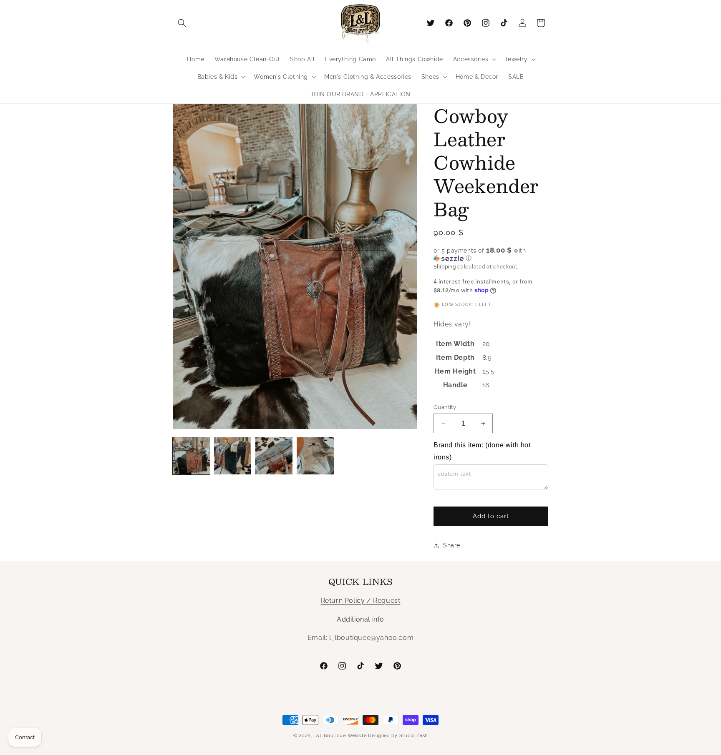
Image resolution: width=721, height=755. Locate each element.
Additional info (360, 619)
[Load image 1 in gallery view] (191, 455)
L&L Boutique (329, 735)
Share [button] (451, 545)
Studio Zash (413, 735)
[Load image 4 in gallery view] (315, 455)
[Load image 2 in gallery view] (232, 455)
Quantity (445, 407)
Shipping (445, 267)
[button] (182, 23)
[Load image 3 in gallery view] (273, 455)
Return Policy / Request (361, 601)
